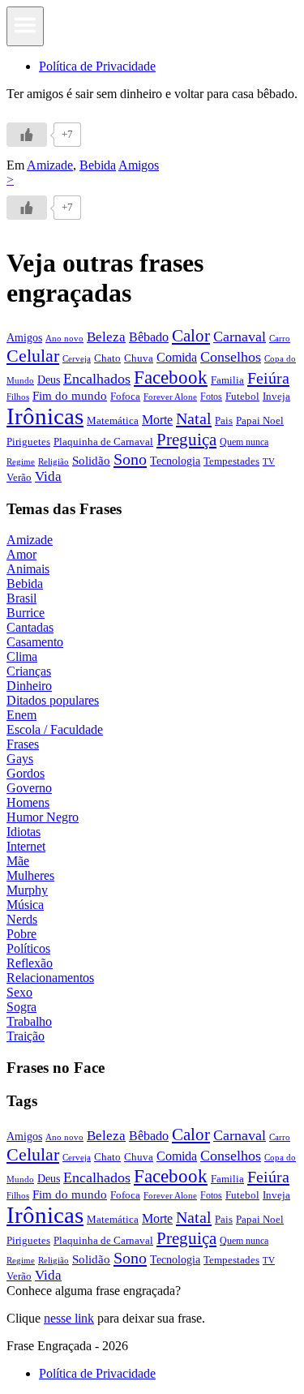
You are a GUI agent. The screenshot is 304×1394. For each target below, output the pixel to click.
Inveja (276, 396)
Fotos (211, 396)
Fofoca (125, 396)
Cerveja (76, 358)
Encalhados (97, 379)
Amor (21, 554)
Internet (25, 846)
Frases (22, 744)
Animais (27, 569)
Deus (48, 380)
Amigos (138, 165)
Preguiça (186, 439)
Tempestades (231, 461)
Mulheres (30, 875)
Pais (224, 421)
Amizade (50, 165)
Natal (194, 418)
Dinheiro (29, 686)
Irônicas (44, 416)
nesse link (69, 1318)
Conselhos (230, 357)
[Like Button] (26, 134)
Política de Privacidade (97, 66)
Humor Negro (42, 817)
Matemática (113, 420)
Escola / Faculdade (54, 729)
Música (25, 904)
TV (269, 461)
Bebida (97, 165)
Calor (191, 335)
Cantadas (30, 627)
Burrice (25, 613)
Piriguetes (28, 441)
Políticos (28, 948)
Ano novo (64, 338)
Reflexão (29, 963)
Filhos (17, 396)
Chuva (138, 358)
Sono (130, 459)
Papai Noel (260, 420)
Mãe (17, 861)
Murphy (27, 890)
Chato (107, 358)
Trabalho (29, 1021)
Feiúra (268, 378)
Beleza (106, 337)
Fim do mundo (69, 395)
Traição (25, 1036)
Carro (279, 338)
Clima (21, 656)
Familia (227, 380)
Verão (19, 477)
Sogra (21, 1007)
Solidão (91, 460)
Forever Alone (170, 396)
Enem (21, 715)
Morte (157, 420)
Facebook (171, 377)
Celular (32, 356)
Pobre (21, 934)
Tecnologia (175, 460)
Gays (19, 759)
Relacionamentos (50, 977)
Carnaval (239, 336)
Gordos (25, 773)
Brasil (21, 598)
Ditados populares (52, 700)
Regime (20, 461)
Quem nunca (244, 442)
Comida (176, 357)
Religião (53, 461)
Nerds (21, 919)
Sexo (19, 992)
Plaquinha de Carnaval (103, 441)
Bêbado (149, 337)
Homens (27, 802)
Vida (48, 476)
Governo (29, 788)
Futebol (242, 396)
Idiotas (23, 832)
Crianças (28, 671)
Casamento (34, 642)
